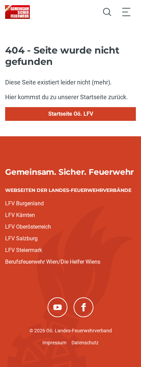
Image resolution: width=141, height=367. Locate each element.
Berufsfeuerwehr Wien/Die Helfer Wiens (52, 262)
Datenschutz (85, 342)
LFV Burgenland (24, 203)
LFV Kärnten (20, 215)
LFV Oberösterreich (28, 226)
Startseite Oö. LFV (70, 114)
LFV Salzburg (21, 238)
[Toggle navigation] (126, 12)
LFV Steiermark (23, 250)
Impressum (54, 342)
